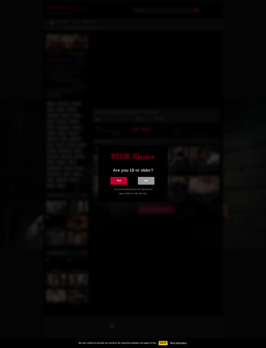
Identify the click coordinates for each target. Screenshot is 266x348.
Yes (119, 181)
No (146, 181)
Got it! (163, 343)
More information (178, 343)
